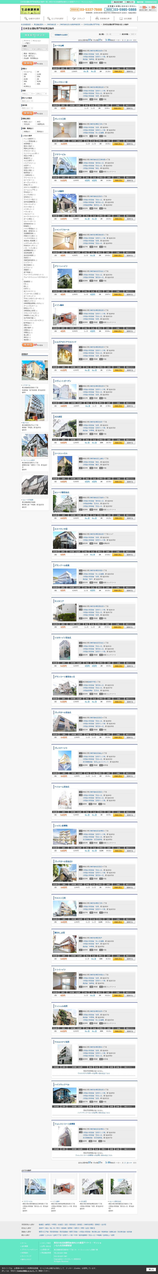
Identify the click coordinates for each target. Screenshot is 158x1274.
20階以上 (28, 332)
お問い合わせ (46, 1246)
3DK (25, 81)
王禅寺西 (102, 160)
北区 (66, 1224)
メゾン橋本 (59, 305)
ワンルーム (28, 72)
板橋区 (41, 1224)
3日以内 (27, 124)
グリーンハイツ (61, 266)
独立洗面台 (29, 265)
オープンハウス (30, 182)
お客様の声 (45, 1249)
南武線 (85, 59)
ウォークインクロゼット (34, 275)
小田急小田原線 (88, 54)
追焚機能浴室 (30, 250)
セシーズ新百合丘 (62, 492)
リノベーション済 (31, 153)
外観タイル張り (30, 236)
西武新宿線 (54, 1232)
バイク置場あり (30, 228)
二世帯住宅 (29, 175)
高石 (100, 196)
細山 (100, 753)
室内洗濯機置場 (30, 202)
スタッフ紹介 (46, 1243)
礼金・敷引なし (29, 56)
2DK (38, 77)
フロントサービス (31, 313)
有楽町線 (104, 1232)
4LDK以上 (27, 86)
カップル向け (30, 195)
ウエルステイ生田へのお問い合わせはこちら (94, 1073)
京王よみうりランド (101, 762)
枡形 (100, 570)
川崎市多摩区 (94, 51)
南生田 (101, 235)
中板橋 (99, 1235)
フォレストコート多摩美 (65, 1124)
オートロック (30, 296)
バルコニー (29, 214)
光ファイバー (30, 291)
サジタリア (59, 601)
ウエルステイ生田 (62, 1042)
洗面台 (27, 258)
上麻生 (101, 458)
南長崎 (63, 1228)
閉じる (151, 1269)
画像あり (27, 131)
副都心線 (112, 1232)
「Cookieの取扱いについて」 (25, 1271)
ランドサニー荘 (61, 82)
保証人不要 (29, 156)
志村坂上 (106, 1235)
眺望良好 (28, 173)
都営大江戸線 (44, 1232)
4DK (38, 84)
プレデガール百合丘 (63, 712)
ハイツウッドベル (62, 1085)
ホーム (24, 1243)
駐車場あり (29, 323)
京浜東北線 (122, 1232)
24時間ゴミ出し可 (31, 315)
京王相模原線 (87, 762)
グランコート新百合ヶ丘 (65, 677)
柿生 (97, 168)
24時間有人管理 (30, 311)
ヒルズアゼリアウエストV (65, 342)
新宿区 (79, 1224)
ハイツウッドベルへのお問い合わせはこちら (94, 1113)
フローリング (30, 204)
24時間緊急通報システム (34, 303)
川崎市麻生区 (94, 160)
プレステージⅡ (61, 748)
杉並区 (60, 1224)
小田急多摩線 (87, 205)
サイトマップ (26, 1256)
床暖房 (27, 270)
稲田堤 (91, 59)
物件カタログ (26, 1259)
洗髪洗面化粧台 (30, 260)
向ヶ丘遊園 (100, 133)
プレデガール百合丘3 (63, 861)
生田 (100, 51)
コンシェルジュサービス (34, 320)
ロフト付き (29, 207)
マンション (37, 41)
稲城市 (90, 682)
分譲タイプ (29, 168)
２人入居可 (29, 160)
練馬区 (47, 1224)
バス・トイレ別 (30, 248)
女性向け (28, 197)
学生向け (28, 192)
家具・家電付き (30, 231)
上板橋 (41, 1235)
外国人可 (28, 185)
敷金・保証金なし (30, 53)
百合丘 (101, 271)
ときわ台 (48, 1235)
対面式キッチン (30, 245)
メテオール (26, 385)
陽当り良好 (29, 146)
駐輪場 (27, 226)
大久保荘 (58, 417)
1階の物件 (28, 328)
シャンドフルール (62, 230)
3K (38, 79)
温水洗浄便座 (30, 255)
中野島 (91, 430)
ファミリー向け (30, 199)
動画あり (40, 131)
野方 (58, 1228)
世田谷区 (72, 1224)
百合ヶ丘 (99, 93)
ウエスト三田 (60, 898)
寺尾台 (101, 975)
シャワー (28, 262)
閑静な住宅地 (30, 148)
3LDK (39, 81)
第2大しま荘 (60, 933)
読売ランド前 (100, 57)
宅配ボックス (30, 301)
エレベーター (30, 221)
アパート (27, 41)
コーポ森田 (59, 191)
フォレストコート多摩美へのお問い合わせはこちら (93, 1155)
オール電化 (29, 219)
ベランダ (28, 212)
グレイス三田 (60, 119)
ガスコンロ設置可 (31, 187)
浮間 (82, 1228)
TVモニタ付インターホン (34, 298)
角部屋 (27, 340)
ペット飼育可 (30, 139)
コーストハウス (61, 453)
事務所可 (28, 158)
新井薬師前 (83, 1235)
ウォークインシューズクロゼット (35, 278)
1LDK (39, 74)
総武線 (129, 1232)
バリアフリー (30, 163)
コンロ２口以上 (30, 238)
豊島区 (97, 1224)
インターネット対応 (32, 294)
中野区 (54, 1224)
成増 (112, 1235)
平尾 (94, 682)
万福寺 (101, 497)
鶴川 (97, 465)
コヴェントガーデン (63, 381)
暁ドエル (26, 423)
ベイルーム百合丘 (62, 787)
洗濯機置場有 (30, 233)
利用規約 (25, 1253)
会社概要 (25, 1246)
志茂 (87, 1228)
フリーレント (30, 178)
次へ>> (129, 40)
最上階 (27, 335)
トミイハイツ (60, 970)
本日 (38, 122)
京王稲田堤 (98, 839)
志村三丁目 (57, 1235)
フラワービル (60, 154)
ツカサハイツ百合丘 (63, 638)
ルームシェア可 (30, 190)
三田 (100, 124)
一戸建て (27, 43)
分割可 (27, 165)
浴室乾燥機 (29, 253)
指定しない (28, 122)
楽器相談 (28, 144)
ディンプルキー (30, 306)
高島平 (41, 1228)
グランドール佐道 (62, 565)
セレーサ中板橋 (28, 500)
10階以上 (28, 330)
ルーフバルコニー (31, 216)
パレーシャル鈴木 (29, 460)
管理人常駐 (29, 170)
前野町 (70, 1228)
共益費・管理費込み (31, 58)
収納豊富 (28, 281)
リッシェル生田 (61, 1006)
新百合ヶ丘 (100, 163)
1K (38, 72)
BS (26, 286)
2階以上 (28, 325)
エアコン (28, 267)
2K (25, 77)
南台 (47, 1228)
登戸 (90, 579)
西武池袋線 (64, 1232)
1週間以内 (40, 124)
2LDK (26, 79)
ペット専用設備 (30, 141)
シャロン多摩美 (61, 826)
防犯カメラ (29, 308)
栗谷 (100, 1047)
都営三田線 (73, 1232)
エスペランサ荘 (61, 529)
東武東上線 (96, 1232)
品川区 (103, 1224)
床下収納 (28, 272)
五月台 (96, 503)
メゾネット (29, 209)
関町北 (92, 1228)
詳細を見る (118, 71)
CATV (27, 289)
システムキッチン (31, 243)
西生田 (101, 87)
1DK (25, 74)
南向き (27, 337)
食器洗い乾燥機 (30, 241)
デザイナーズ (30, 151)
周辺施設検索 (46, 1253)
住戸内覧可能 (30, 318)
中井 (75, 1235)
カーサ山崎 (59, 46)
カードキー (29, 180)
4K (25, 84)
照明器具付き (30, 224)
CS (26, 284)
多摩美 (101, 831)
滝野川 (76, 1228)
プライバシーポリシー (30, 1249)
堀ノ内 (52, 1228)
